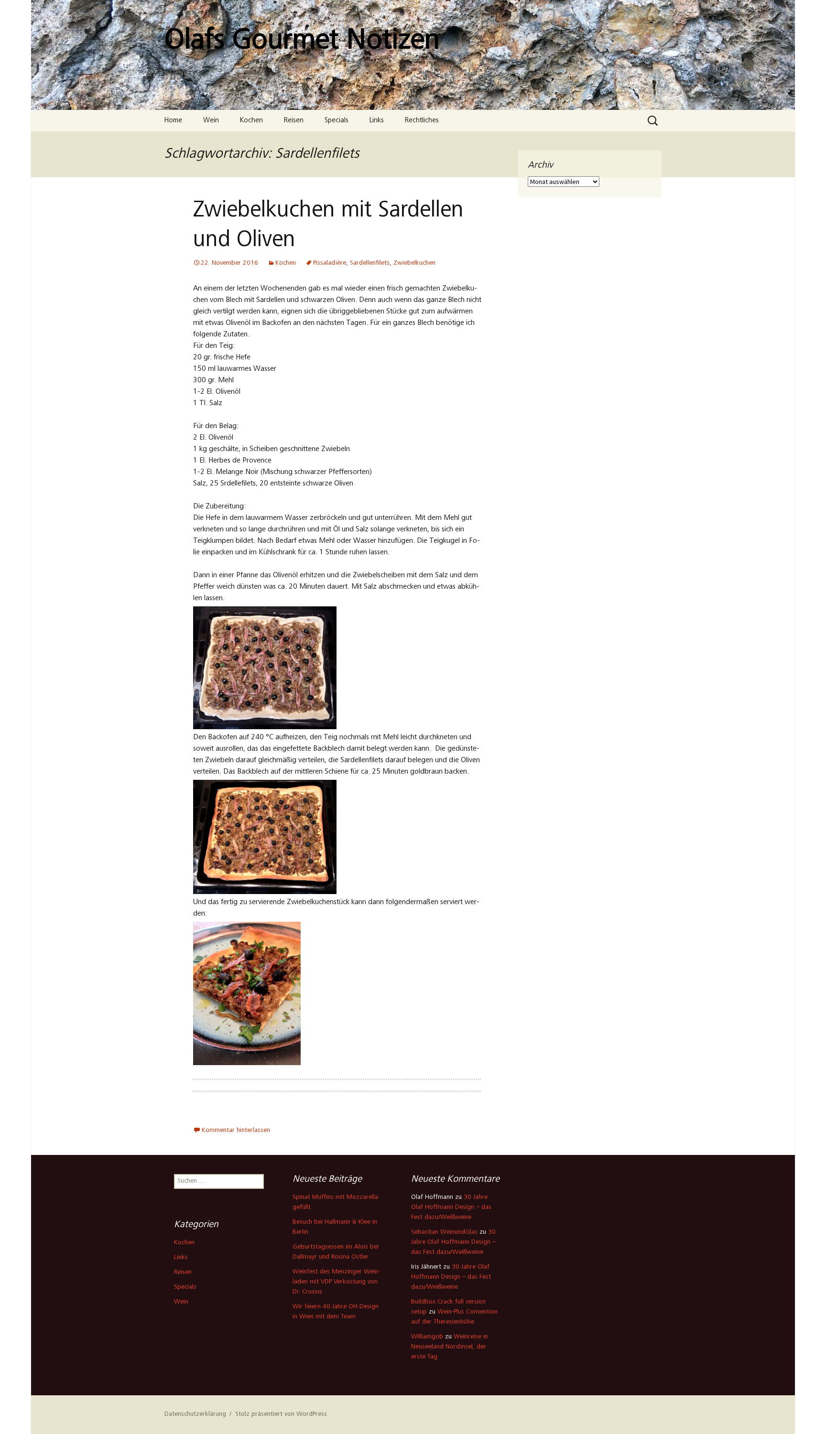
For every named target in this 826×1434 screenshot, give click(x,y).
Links (377, 120)
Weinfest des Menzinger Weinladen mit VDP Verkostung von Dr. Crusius (336, 1282)
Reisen (294, 120)
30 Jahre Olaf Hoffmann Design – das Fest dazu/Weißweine (451, 1207)
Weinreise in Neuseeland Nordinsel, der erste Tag (449, 1347)
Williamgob (427, 1337)
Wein (211, 120)
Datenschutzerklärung (195, 1414)
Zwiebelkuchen (414, 263)
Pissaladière (329, 263)
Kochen (251, 120)
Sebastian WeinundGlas (444, 1232)
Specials (336, 120)
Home (173, 120)
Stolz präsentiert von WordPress (281, 1414)
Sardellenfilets (370, 263)
